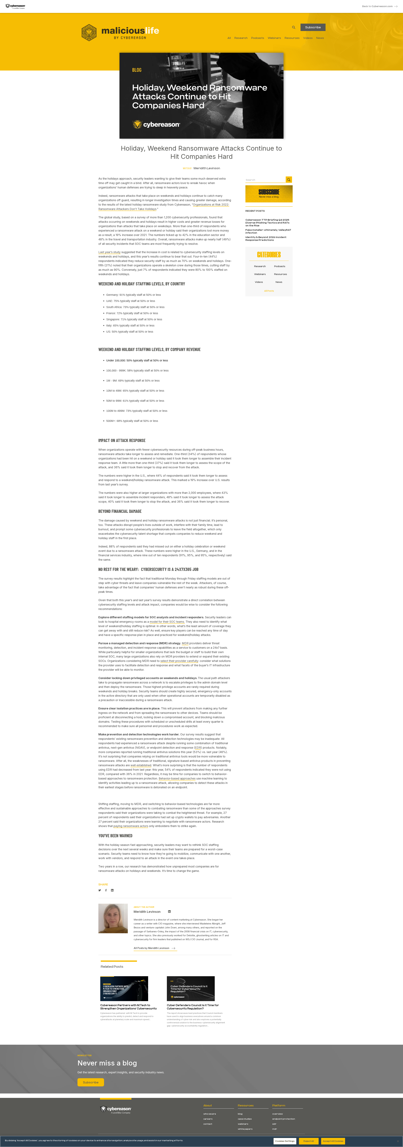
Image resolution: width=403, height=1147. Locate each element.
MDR (274, 1129)
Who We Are (209, 1114)
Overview (277, 1114)
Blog (240, 1114)
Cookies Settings (285, 1141)
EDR (274, 1124)
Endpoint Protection (283, 1119)
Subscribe (313, 27)
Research (259, 266)
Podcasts (279, 266)
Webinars (259, 274)
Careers (208, 1119)
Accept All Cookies (333, 1141)
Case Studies (245, 1119)
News (279, 282)
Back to (377, 6)
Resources (279, 274)
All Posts (269, 290)
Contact (207, 1124)
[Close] (397, 1141)
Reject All (309, 1141)
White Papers (245, 1129)
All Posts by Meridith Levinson (151, 948)
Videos (259, 282)
